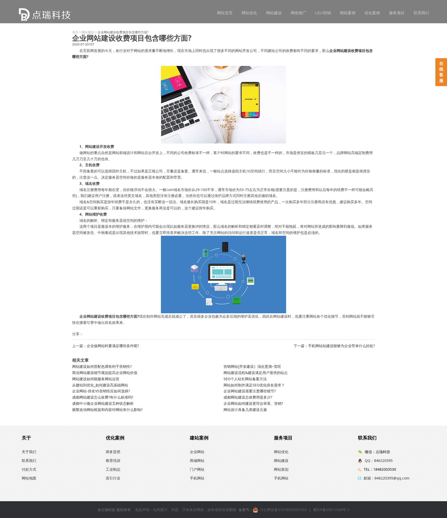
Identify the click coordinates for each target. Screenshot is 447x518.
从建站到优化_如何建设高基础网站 (100, 385)
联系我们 (421, 13)
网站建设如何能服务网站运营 (95, 378)
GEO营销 (323, 13)
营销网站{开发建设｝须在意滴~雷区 (252, 366)
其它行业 (113, 478)
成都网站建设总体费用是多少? (248, 397)
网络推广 (298, 13)
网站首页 (225, 13)
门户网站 (197, 469)
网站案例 (347, 13)
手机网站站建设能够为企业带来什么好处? (341, 345)
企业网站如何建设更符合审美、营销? (253, 403)
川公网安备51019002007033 (283, 509)
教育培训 (113, 460)
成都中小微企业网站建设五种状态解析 (103, 403)
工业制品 (113, 469)
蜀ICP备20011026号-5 (331, 509)
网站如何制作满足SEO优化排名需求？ (254, 385)
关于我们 (29, 451)
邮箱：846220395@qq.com (386, 478)
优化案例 (372, 13)
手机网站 (197, 478)
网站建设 (274, 13)
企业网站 (197, 451)
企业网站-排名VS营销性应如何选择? (101, 390)
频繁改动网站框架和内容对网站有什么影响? (107, 409)
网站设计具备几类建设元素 (245, 409)
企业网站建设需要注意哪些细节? (250, 390)
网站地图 (29, 478)
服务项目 (397, 13)
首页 (75, 32)
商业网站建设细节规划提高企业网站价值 (104, 372)
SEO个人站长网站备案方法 (245, 378)
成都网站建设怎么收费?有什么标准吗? (102, 397)
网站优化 (249, 13)
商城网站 (197, 460)
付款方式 (29, 469)
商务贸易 (113, 451)
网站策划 (281, 469)
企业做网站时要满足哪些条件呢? (113, 345)
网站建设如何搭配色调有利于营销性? (102, 366)
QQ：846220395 (379, 460)
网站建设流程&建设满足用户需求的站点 (256, 372)
